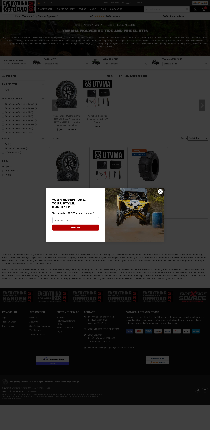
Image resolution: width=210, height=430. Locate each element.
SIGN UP (75, 227)
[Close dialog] (160, 191)
